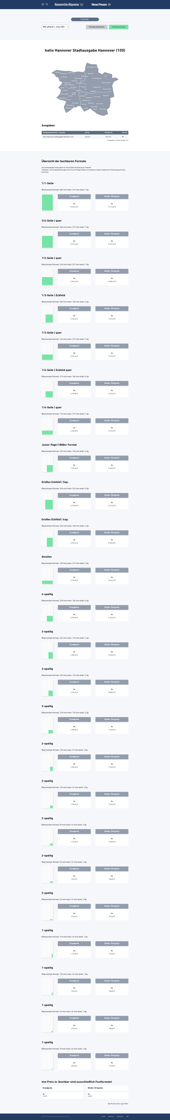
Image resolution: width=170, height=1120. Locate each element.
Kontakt (103, 1116)
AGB (127, 1116)
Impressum (111, 1116)
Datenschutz (120, 1116)
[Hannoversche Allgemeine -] (85, 4)
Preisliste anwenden (118, 27)
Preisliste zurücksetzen (97, 27)
